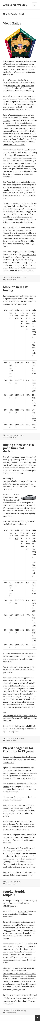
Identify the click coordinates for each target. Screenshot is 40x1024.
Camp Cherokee (13, 88)
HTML (8, 930)
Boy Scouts (22, 277)
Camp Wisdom (15, 72)
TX (12, 75)
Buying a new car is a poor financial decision (18, 448)
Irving (26, 109)
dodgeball (19, 757)
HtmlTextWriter (20, 925)
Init (24, 936)
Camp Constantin (13, 85)
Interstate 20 (26, 117)
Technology (22, 1011)
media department (10, 776)
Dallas (7, 75)
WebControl (23, 911)
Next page (37, 1018)
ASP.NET (6, 906)
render (17, 922)
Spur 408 (6, 120)
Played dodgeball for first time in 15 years (18, 749)
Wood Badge (12, 23)
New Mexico (28, 222)
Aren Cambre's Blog (15, 4)
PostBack (32, 949)
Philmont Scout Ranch (12, 222)
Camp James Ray (27, 85)
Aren (20, 882)
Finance (21, 435)
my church (29, 767)
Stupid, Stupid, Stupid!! (14, 893)
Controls (25, 987)
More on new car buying (15, 288)
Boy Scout (11, 66)
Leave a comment (10, 279)
